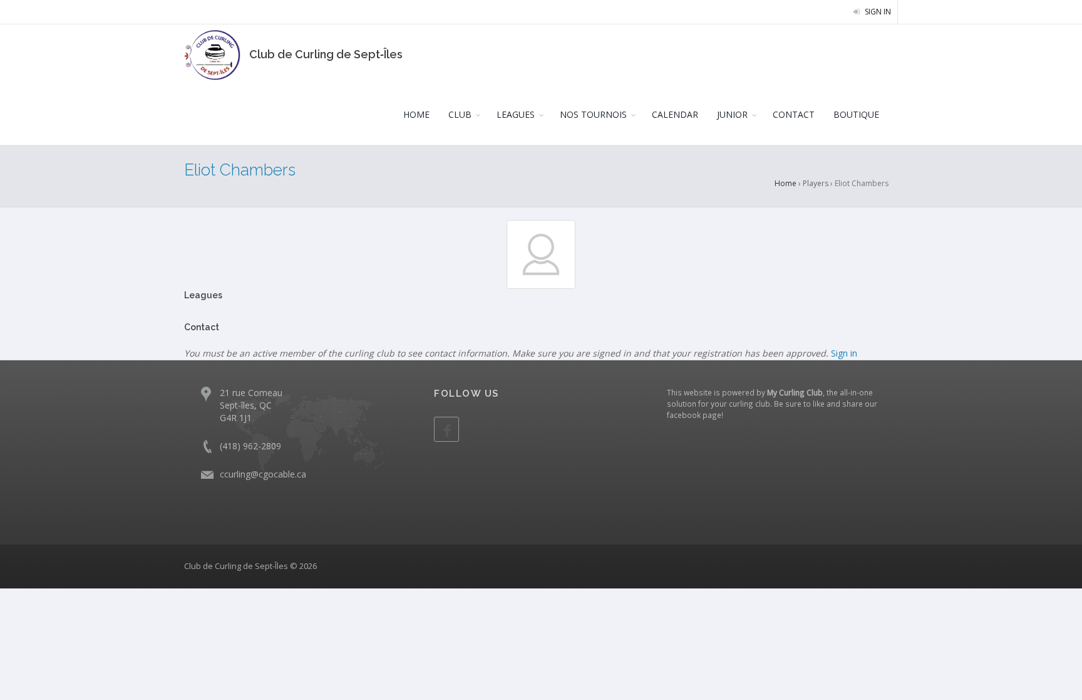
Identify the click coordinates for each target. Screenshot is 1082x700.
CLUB (459, 114)
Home (785, 183)
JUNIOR (732, 114)
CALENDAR (675, 114)
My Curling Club (795, 392)
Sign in (877, 11)
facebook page (694, 415)
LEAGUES (516, 114)
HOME (416, 114)
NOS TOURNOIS (593, 114)
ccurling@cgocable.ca (263, 474)
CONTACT (794, 114)
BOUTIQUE (856, 114)
